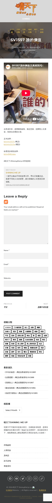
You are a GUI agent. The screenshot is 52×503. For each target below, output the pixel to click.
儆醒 (38, 327)
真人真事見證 (31, 344)
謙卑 (12, 352)
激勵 (20, 340)
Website (7, 278)
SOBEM (9, 490)
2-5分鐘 (12, 31)
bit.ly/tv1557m (9, 144)
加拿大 (7, 331)
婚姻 (35, 331)
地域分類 (30, 31)
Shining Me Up (34, 47)
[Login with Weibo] (6, 202)
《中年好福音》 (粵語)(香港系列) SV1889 (20, 372)
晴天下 (35, 31)
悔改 (28, 335)
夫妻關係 (28, 331)
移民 (19, 348)
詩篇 (6, 352)
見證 (42, 348)
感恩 (39, 335)
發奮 (6, 344)
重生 (40, 352)
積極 (25, 348)
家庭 (42, 331)
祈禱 (6, 348)
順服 (12, 356)
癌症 (43, 340)
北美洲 (24, 31)
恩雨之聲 (21, 335)
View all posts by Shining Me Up (18, 185)
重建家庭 (33, 352)
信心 (26, 327)
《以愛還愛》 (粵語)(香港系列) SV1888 (19, 377)
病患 (37, 340)
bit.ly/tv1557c (9, 141)
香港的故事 (21, 356)
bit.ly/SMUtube (10, 154)
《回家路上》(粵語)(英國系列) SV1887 (19, 382)
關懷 (6, 356)
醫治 (25, 352)
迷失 (19, 352)
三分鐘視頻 (17, 327)
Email (6, 264)
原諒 (14, 331)
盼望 (12, 344)
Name (7, 250)
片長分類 (18, 31)
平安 (6, 335)
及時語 (6, 455)
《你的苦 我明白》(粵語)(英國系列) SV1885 (21, 393)
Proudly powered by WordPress (17, 496)
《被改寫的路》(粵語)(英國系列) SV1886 (19, 388)
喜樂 (20, 331)
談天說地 (7, 461)
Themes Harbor (25, 498)
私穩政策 (42, 490)
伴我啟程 (41, 31)
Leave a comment (28, 50)
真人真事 (21, 344)
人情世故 (7, 450)
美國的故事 (33, 348)
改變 (45, 335)
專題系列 (7, 466)
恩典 (12, 335)
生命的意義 (29, 340)
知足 (40, 344)
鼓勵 (29, 356)
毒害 (14, 340)
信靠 (32, 327)
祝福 (12, 348)
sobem (8, 327)
